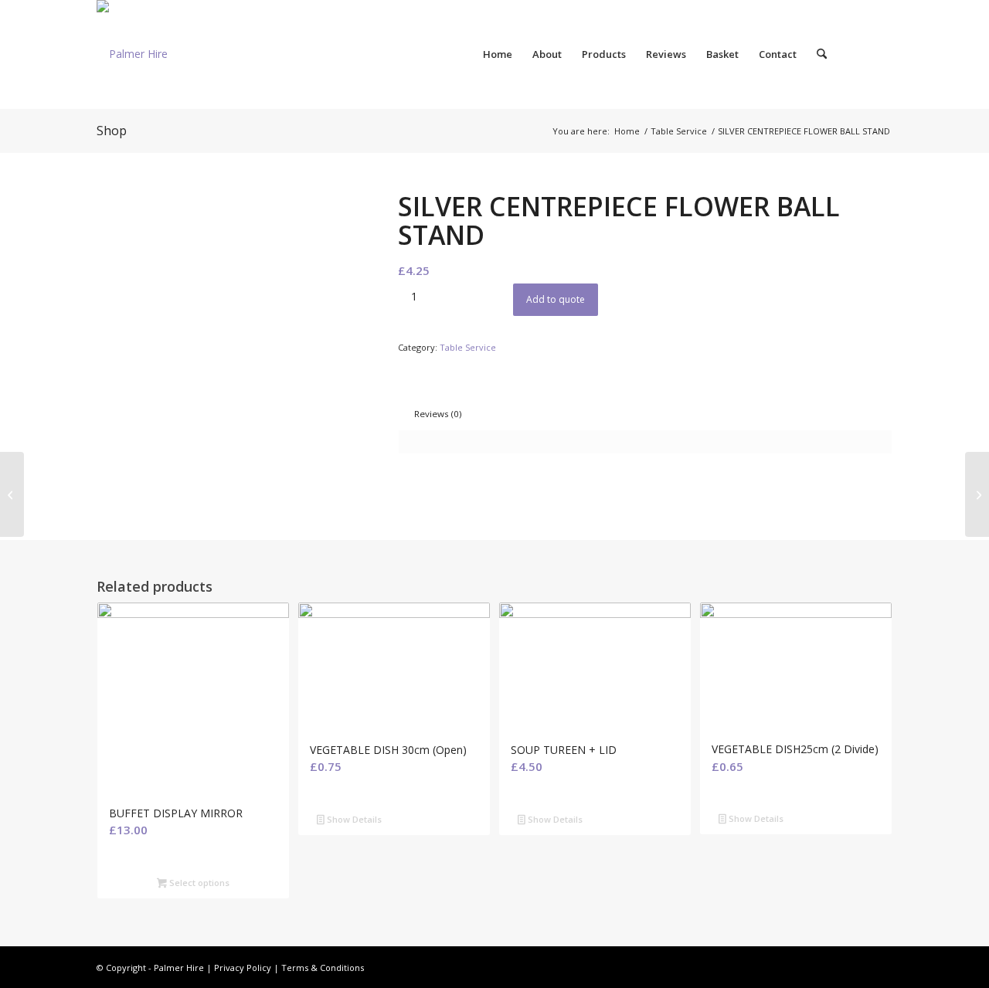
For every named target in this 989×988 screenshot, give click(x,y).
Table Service (468, 347)
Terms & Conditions (322, 967)
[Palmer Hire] (132, 54)
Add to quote (555, 299)
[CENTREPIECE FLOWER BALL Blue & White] (977, 494)
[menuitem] (497, 54)
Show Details (353, 819)
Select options (198, 882)
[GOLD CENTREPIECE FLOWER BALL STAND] (12, 494)
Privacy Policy (242, 967)
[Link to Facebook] (880, 53)
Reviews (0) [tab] (437, 413)
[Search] (822, 54)
